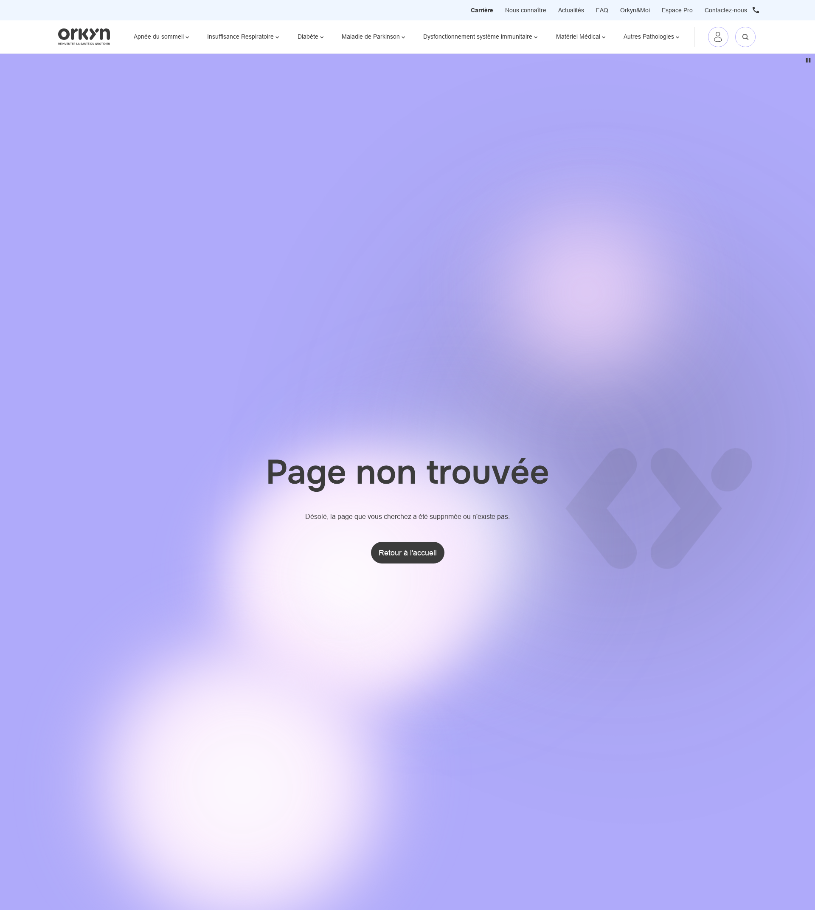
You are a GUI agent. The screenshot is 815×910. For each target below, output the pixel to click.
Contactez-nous (726, 10)
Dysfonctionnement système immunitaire (477, 36)
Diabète (308, 36)
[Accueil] (84, 36)
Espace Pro (677, 10)
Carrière (482, 10)
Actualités (571, 10)
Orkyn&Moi (635, 10)
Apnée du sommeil (159, 36)
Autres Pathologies (649, 36)
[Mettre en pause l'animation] (808, 60)
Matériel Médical (578, 36)
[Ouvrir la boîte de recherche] (745, 37)
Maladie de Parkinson (371, 36)
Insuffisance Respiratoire (240, 36)
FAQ (602, 10)
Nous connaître (525, 10)
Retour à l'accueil (408, 552)
